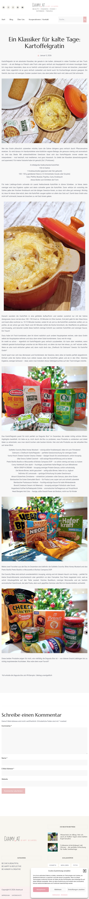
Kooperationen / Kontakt (39, 19)
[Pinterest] (18, 7)
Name (4, 758)
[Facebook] (4, 7)
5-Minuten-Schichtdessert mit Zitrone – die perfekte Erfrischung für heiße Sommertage (73, 847)
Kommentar (7, 726)
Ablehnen (57, 889)
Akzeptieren (40, 889)
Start (3, 19)
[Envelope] (22, 7)
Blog (11, 19)
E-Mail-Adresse (8, 769)
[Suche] (85, 19)
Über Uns (21, 19)
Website (5, 779)
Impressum (64, 895)
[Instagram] (8, 7)
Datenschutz (56, 895)
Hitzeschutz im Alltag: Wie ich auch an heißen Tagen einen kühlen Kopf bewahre (73, 837)
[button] (85, 871)
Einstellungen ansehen (76, 889)
